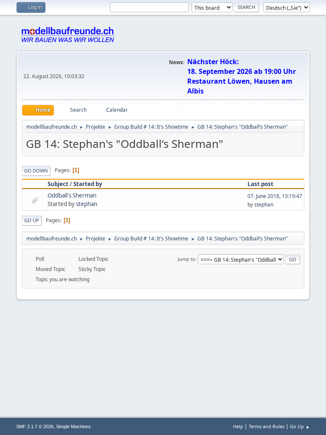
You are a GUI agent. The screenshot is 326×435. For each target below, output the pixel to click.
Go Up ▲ (300, 426)
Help (238, 426)
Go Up (31, 220)
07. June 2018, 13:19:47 (274, 196)
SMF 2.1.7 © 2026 (34, 426)
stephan (86, 204)
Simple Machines (73, 426)
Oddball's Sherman (72, 195)
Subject (58, 184)
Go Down (36, 170)
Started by (87, 184)
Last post (260, 184)
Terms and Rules (266, 426)
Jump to (186, 259)
